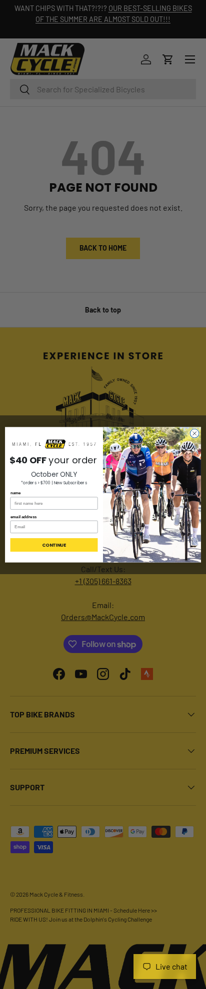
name (15, 493)
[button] (54, 443)
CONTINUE (54, 545)
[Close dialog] (194, 433)
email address (23, 516)
